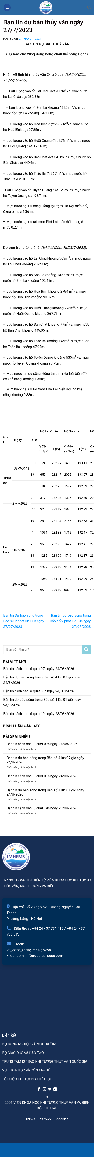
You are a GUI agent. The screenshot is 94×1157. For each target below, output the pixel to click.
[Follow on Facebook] (39, 1089)
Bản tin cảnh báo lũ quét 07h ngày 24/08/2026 (38, 669)
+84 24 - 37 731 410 (47, 928)
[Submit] (86, 649)
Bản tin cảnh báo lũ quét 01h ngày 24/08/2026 (38, 691)
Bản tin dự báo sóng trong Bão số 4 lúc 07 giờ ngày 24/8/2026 (42, 680)
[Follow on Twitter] (49, 1089)
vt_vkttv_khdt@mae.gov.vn (29, 950)
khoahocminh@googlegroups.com (35, 955)
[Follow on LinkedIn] (55, 1089)
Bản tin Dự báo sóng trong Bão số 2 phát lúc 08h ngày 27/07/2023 (23, 621)
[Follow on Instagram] (44, 1089)
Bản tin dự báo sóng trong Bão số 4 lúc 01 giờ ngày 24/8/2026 (42, 702)
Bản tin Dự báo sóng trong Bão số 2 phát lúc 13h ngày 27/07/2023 (70, 621)
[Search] (89, 7)
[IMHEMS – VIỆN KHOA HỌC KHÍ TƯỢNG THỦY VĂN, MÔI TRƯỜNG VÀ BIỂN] (46, 7)
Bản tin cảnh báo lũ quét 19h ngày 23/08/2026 (38, 714)
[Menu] (7, 7)
